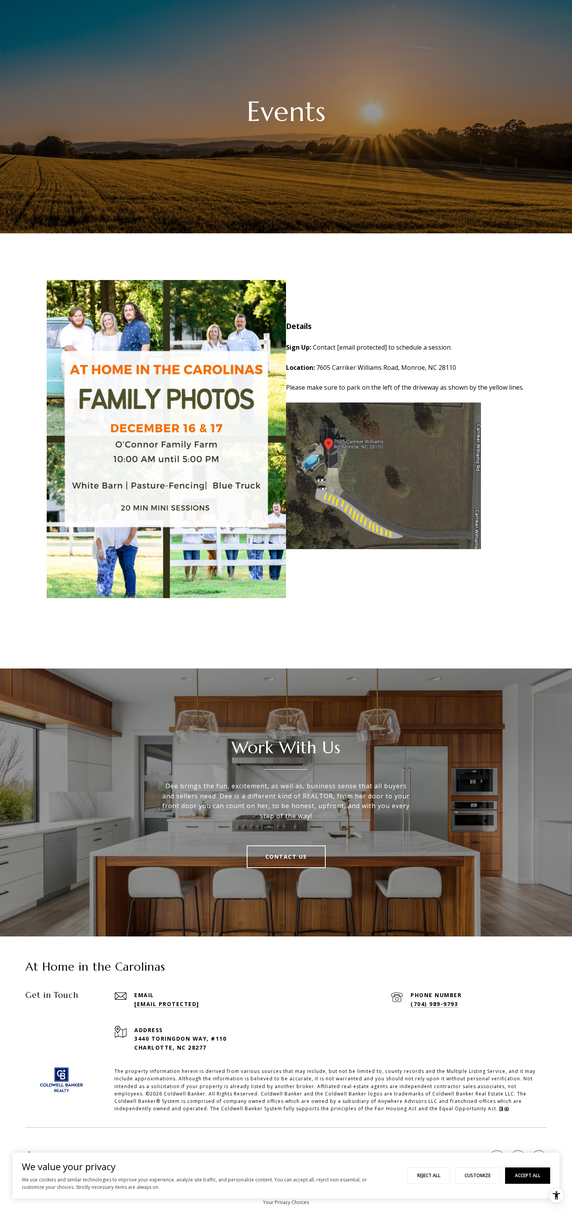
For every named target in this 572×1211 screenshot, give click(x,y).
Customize (478, 1175)
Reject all (428, 1175)
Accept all (527, 1175)
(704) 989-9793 (434, 1004)
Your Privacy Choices (286, 1202)
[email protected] (362, 347)
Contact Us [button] (286, 856)
